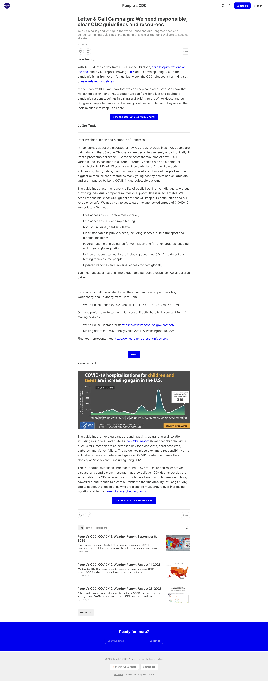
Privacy (132, 658)
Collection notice (154, 658)
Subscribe (242, 5)
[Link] (73, 125)
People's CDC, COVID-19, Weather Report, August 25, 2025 (120, 588)
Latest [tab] (89, 527)
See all (84, 612)
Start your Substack (125, 666)
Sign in (258, 5)
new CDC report (137, 441)
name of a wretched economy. (125, 491)
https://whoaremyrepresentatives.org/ (141, 338)
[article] (134, 546)
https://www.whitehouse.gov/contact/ (148, 325)
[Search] (223, 5)
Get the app (149, 666)
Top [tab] (81, 527)
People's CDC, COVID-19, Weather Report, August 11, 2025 (119, 564)
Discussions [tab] (101, 527)
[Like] (81, 51)
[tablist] (93, 528)
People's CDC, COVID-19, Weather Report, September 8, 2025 (117, 538)
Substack (118, 674)
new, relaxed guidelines (97, 81)
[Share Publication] (230, 5)
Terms (141, 658)
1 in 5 (131, 72)
